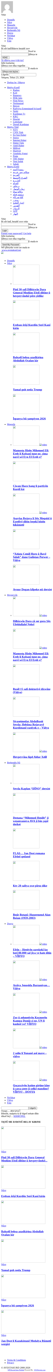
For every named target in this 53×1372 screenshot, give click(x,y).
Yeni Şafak (18, 161)
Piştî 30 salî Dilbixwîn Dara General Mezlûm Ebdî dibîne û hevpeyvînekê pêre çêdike (31, 292)
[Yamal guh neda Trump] (26, 384)
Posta (15, 156)
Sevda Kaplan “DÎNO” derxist (31, 788)
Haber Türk (18, 143)
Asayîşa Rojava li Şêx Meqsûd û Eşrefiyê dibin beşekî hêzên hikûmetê (32, 521)
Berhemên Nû (13, 30)
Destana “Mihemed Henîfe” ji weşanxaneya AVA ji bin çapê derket (31, 821)
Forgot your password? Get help (16, 233)
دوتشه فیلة (18, 194)
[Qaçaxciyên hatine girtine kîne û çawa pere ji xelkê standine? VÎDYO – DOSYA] (30, 1080)
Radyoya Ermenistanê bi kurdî (27, 108)
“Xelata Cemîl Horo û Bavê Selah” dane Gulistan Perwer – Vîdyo (31, 557)
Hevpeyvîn (12, 27)
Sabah (16, 164)
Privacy (10, 1362)
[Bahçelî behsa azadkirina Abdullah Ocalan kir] (26, 351)
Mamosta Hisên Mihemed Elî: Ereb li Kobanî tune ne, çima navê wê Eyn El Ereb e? (31, 453)
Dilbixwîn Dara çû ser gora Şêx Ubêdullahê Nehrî (32, 623)
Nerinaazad (18, 103)
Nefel (15, 111)
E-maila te (33, 68)
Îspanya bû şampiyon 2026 (29, 418)
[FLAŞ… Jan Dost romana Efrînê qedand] (26, 847)
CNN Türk (18, 132)
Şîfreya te (32, 54)
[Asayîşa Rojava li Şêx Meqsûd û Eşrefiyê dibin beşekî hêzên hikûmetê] (30, 512)
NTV (15, 129)
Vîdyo (10, 38)
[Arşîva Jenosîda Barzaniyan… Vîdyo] (30, 979)
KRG (15, 116)
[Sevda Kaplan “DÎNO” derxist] (26, 783)
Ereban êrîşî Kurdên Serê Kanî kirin (23, 1196)
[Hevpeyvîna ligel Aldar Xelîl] (30, 751)
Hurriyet (17, 151)
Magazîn (11, 25)
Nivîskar (11, 35)
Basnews (17, 95)
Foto (9, 41)
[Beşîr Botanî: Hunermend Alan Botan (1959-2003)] (26, 909)
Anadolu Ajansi (20, 153)
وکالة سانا (18, 191)
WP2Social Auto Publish (16, 1370)
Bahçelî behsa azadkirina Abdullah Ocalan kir (28, 359)
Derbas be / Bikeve (16, 82)
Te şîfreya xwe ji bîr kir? (12, 60)
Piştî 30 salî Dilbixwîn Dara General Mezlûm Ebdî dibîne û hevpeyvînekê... (24, 1159)
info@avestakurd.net (30, 1355)
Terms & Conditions (16, 1360)
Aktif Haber (18, 145)
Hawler (16, 119)
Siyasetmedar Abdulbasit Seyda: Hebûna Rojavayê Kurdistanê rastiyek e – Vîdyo (31, 724)
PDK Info (17, 98)
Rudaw (16, 90)
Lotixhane (17, 122)
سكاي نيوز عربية (21, 172)
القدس (16, 205)
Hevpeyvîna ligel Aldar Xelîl (30, 756)
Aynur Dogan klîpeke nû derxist (32, 589)
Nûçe (9, 22)
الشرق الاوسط (20, 178)
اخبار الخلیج (18, 203)
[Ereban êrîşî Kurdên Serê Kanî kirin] (26, 319)
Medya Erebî (13, 166)
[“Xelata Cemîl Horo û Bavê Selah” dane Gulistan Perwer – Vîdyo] (26, 548)
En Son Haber (19, 135)
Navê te (32, 51)
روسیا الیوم (18, 169)
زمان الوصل (19, 189)
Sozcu (16, 137)
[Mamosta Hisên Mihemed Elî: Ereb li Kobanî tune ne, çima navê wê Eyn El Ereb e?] (30, 444)
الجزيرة (16, 180)
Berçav (16, 106)
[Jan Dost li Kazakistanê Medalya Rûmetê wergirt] (23, 1332)
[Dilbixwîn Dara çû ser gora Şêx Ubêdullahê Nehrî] (30, 615)
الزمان (16, 208)
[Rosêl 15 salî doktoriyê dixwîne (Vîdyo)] (26, 683)
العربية (16, 175)
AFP (15, 211)
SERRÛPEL (19, 1116)
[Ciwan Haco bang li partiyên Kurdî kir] (26, 480)
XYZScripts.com (39, 1370)
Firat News (18, 100)
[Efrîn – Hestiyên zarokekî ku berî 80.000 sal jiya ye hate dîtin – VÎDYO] (30, 944)
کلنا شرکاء (18, 197)
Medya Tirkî (13, 127)
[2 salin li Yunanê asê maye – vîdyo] (30, 1047)
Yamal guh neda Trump (27, 389)
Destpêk (11, 19)
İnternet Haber (19, 140)
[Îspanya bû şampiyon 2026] (26, 413)
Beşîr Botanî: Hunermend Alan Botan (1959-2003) (31, 916)
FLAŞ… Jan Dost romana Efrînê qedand (29, 855)
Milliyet (16, 148)
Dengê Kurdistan (21, 124)
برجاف (16, 186)
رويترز (16, 200)
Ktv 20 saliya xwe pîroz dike (30, 885)
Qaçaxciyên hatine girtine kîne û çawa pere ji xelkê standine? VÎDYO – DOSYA (31, 1088)
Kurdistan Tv (19, 114)
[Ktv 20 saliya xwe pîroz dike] (26, 880)
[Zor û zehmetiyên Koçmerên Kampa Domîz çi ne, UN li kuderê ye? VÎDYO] (30, 1012)
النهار (15, 214)
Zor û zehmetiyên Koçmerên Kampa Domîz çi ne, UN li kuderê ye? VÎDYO (30, 1020)
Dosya (10, 33)
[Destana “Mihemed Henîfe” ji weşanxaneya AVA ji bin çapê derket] (26, 812)
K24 (15, 93)
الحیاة (15, 183)
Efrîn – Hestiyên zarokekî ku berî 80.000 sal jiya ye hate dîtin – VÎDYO (32, 953)
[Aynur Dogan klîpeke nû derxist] (26, 583)
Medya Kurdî (13, 87)
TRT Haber (18, 158)
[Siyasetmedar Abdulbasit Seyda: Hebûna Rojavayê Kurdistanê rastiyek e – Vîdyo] (26, 715)
